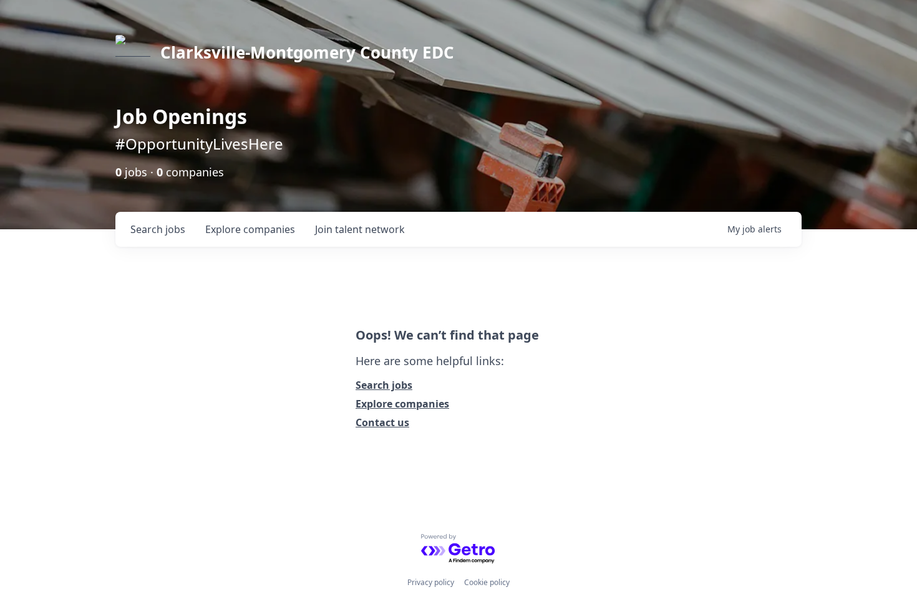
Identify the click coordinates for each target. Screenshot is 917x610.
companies (250, 229)
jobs (157, 229)
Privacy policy (430, 582)
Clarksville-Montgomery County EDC (307, 52)
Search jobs (384, 385)
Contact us (382, 422)
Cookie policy (487, 582)
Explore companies (402, 404)
